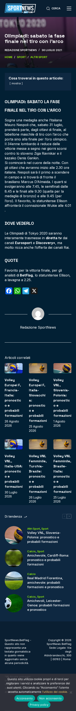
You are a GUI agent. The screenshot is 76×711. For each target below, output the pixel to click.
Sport (44, 528)
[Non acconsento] (71, 692)
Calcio (31, 551)
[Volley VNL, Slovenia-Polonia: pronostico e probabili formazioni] (62, 368)
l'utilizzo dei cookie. (55, 691)
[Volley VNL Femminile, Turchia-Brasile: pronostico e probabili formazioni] (38, 444)
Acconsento (24, 698)
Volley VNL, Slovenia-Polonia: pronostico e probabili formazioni (44, 537)
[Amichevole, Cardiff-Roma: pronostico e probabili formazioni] (14, 558)
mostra (16, 83)
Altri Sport (33, 528)
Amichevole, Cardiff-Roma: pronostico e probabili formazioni (48, 559)
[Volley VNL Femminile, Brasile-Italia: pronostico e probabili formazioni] (62, 444)
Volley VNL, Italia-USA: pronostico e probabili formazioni (14, 471)
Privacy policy (39, 704)
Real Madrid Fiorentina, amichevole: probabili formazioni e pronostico (45, 582)
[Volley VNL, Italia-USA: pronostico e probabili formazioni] (14, 444)
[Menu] (69, 8)
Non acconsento (50, 698)
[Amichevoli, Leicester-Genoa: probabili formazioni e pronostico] (14, 603)
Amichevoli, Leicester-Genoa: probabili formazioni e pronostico (48, 605)
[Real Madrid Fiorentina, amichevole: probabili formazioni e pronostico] (14, 580)
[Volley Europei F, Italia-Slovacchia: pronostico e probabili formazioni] (38, 368)
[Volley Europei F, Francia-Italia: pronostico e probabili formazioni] (14, 368)
